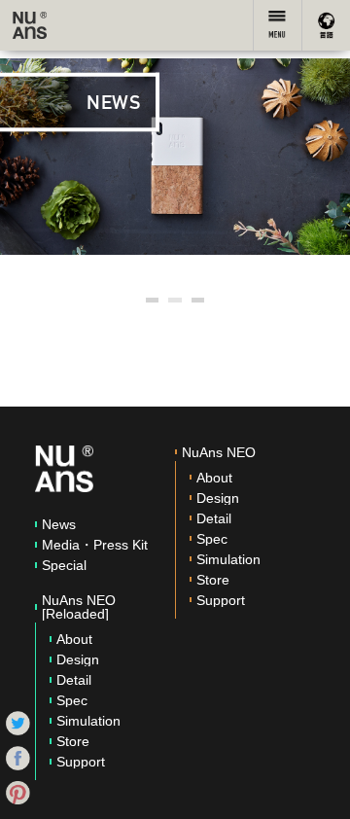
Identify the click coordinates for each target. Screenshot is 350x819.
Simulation (88, 721)
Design (77, 659)
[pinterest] (18, 792)
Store (72, 741)
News (59, 524)
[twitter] (18, 722)
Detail (73, 680)
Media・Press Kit (95, 545)
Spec (72, 700)
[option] (175, 156)
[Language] (325, 25)
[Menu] (277, 25)
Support (80, 761)
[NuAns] (30, 25)
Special (64, 565)
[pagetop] (316, 785)
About (74, 639)
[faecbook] (18, 757)
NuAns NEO (219, 452)
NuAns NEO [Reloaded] (79, 607)
